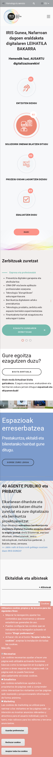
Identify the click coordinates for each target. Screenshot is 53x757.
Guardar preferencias (14, 730)
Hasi (26, 232)
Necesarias (10, 653)
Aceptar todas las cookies (16, 751)
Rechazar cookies (13, 742)
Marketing (9, 701)
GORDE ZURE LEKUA (18, 462)
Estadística (10, 679)
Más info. (6, 648)
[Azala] (12, 16)
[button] (22, 340)
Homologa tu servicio (15, 3)
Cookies (45, 603)
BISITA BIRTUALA (21, 372)
